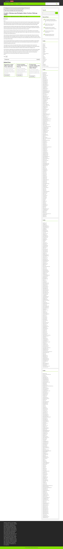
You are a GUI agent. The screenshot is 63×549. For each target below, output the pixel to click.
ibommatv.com (45, 77)
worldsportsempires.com (46, 462)
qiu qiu (44, 56)
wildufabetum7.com (45, 517)
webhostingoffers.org (45, 255)
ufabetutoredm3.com (45, 511)
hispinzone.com (45, 103)
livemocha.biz (44, 198)
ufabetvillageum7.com (46, 292)
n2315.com (44, 133)
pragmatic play (8, 528)
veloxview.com (45, 514)
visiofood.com (45, 324)
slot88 (12, 527)
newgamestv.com (45, 432)
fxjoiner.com (44, 354)
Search (44, 10)
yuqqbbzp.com (45, 273)
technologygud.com (45, 453)
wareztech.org (44, 396)
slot (6, 56)
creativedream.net (45, 132)
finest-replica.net (45, 317)
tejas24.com (44, 167)
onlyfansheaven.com (45, 135)
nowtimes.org (44, 196)
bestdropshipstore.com (46, 260)
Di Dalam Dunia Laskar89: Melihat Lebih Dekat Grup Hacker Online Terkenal (34, 66)
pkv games (7, 538)
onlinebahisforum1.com (46, 226)
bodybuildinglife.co (45, 451)
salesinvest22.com (45, 320)
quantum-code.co (45, 314)
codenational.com (45, 357)
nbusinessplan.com (45, 80)
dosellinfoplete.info (45, 185)
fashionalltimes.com (45, 348)
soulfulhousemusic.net (46, 495)
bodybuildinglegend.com (46, 156)
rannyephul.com (45, 151)
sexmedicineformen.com (46, 490)
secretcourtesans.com (45, 225)
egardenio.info (45, 468)
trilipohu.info (44, 215)
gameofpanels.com (45, 119)
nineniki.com (44, 108)
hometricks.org (45, 478)
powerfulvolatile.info (45, 187)
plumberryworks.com (45, 486)
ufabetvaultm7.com (45, 291)
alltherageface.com (45, 356)
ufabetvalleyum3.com (46, 513)
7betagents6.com (45, 274)
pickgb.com (44, 455)
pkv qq (44, 52)
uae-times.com (45, 72)
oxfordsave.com (45, 410)
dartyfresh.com (45, 244)
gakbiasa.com (44, 211)
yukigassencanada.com (46, 271)
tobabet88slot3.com (45, 499)
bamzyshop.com (45, 331)
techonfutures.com (45, 333)
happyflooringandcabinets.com (47, 450)
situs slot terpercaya (10, 526)
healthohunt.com (45, 304)
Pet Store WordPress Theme (29, 547)
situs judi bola (13, 542)
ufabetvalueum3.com (45, 290)
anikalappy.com (45, 298)
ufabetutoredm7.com (45, 512)
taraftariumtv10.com (45, 154)
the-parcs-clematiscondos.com (47, 374)
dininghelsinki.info (45, 299)
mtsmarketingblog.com (46, 164)
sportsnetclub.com (45, 408)
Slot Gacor (9, 3)
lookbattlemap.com (45, 403)
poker (43, 62)
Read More (7, 75)
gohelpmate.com (45, 123)
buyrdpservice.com (45, 404)
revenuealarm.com (45, 361)
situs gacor (44, 43)
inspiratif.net (44, 74)
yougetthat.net (45, 407)
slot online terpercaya (45, 53)
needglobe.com (45, 482)
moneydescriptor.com (46, 420)
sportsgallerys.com (45, 433)
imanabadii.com (45, 214)
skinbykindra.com (45, 355)
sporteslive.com (45, 429)
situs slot (15, 527)
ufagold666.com (45, 327)
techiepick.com (45, 330)
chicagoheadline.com (45, 227)
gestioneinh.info (45, 318)
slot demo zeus (45, 59)
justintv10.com (45, 161)
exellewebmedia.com (45, 392)
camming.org (44, 228)
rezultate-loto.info (45, 284)
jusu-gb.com (44, 375)
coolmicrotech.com (45, 344)
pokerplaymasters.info (46, 380)
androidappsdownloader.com (46, 120)
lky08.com (44, 136)
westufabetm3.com (45, 515)
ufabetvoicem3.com (45, 293)
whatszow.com (45, 256)
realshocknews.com (45, 454)
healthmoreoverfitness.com (46, 98)
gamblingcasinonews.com (46, 90)
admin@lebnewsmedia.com (16, 16)
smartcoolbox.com (45, 493)
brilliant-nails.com (45, 157)
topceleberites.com (45, 287)
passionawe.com (45, 484)
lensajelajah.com (45, 239)
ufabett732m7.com (45, 323)
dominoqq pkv (7, 523)
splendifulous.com (45, 285)
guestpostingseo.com (45, 378)
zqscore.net (44, 465)
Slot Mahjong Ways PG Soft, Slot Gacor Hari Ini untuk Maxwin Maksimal (14, 8)
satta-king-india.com (45, 270)
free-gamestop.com (45, 393)
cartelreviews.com (45, 261)
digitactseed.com (45, 264)
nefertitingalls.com (45, 235)
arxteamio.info (45, 469)
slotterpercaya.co (45, 492)
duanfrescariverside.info (46, 300)
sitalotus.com (44, 460)
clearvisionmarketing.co (46, 313)
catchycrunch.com (45, 233)
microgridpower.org (45, 480)
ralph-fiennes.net (45, 137)
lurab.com (44, 362)
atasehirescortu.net (45, 436)
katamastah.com (45, 464)
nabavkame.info (45, 210)
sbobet (4, 542)
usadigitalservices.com (46, 130)
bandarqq (44, 45)
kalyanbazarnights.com (46, 104)
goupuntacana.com (45, 230)
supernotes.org (45, 461)
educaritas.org (44, 238)
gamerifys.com (45, 73)
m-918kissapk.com (45, 209)
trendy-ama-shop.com (46, 322)
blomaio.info (44, 184)
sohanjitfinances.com (45, 494)
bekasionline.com (45, 79)
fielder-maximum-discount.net (47, 138)
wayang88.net (44, 295)
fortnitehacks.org (45, 192)
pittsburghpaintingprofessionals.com (47, 485)
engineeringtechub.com (46, 437)
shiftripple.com (45, 491)
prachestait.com (45, 169)
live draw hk (44, 60)
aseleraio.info (44, 466)
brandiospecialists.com (46, 109)
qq (9, 543)
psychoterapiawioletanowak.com (47, 487)
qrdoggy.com (44, 452)
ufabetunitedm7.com (45, 509)
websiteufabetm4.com (46, 296)
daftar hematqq (13, 533)
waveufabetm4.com (45, 294)
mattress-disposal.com (46, 449)
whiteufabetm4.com (45, 297)
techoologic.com (45, 334)
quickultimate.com (45, 488)
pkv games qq (12, 537)
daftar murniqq (8, 533)
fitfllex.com (44, 139)
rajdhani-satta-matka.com (46, 124)
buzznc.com (44, 353)
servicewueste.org (45, 94)
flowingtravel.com (45, 107)
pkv (43, 55)
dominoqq (44, 51)
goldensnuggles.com (45, 402)
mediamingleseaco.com (46, 163)
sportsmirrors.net (45, 434)
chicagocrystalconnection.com (47, 213)
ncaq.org (44, 241)
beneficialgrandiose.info (46, 183)
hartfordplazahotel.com (46, 208)
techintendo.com (45, 258)
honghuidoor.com (45, 106)
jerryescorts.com (45, 438)
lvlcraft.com (44, 265)
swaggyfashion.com (45, 153)
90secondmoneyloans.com (46, 266)
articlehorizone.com (45, 272)
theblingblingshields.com (46, 430)
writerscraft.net (45, 125)
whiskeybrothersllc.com (46, 516)
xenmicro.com (45, 242)
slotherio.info (44, 190)
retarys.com (44, 400)
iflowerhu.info (45, 212)
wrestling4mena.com (45, 127)
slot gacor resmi (8, 531)
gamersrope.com (45, 391)
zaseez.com (44, 232)
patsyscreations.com (45, 236)
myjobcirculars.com (45, 97)
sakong (44, 48)
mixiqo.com (44, 481)
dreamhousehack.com (46, 345)
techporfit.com (45, 78)
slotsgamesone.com (45, 102)
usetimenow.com (45, 121)
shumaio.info (44, 189)
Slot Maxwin (19, 3)
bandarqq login (8, 537)
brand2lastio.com (45, 129)
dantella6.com (44, 101)
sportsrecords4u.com (45, 286)
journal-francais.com (45, 160)
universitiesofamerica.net (46, 91)
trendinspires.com (45, 150)
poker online (8, 536)
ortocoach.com (45, 483)
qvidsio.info (44, 188)
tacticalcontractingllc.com (46, 497)
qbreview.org (44, 93)
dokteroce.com (45, 159)
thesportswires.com (45, 425)
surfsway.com (44, 262)
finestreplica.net (45, 302)
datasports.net (44, 435)
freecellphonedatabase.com (46, 390)
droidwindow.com (45, 325)
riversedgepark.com (45, 231)
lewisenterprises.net (45, 245)
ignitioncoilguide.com (46, 363)
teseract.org (44, 321)
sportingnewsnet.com (45, 427)
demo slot (44, 46)
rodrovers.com (45, 268)
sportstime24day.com (45, 428)
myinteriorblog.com (45, 328)
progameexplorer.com (46, 358)
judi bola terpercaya (8, 542)
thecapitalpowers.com (46, 498)
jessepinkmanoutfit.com (46, 398)
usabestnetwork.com (45, 397)
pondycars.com (45, 332)
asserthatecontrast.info (46, 179)
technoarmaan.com (45, 350)
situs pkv (9, 522)
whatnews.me (44, 315)
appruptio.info (45, 216)
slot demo (44, 61)
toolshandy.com (45, 148)
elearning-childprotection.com (47, 126)
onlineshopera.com (45, 243)
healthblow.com (45, 122)
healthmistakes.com (45, 456)
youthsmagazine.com (45, 421)
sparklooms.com (45, 496)
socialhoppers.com (45, 131)
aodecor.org (44, 194)
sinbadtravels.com (45, 394)
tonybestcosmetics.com (46, 352)
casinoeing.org (45, 197)
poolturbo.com (45, 168)
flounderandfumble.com (46, 303)
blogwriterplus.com (45, 377)
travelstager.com (45, 149)
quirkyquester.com (45, 489)
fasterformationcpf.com (46, 401)
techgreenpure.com (45, 259)
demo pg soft (5, 526)
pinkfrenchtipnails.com (46, 431)
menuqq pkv (5, 522)
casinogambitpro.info (45, 379)
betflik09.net (44, 240)
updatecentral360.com (46, 463)
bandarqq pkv (7, 544)
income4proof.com (45, 237)
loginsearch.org (45, 193)
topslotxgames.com (45, 99)
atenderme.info (45, 180)
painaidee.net (44, 422)
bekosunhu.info (45, 182)
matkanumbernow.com (46, 96)
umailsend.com (45, 399)
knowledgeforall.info (45, 128)
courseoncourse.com (45, 381)
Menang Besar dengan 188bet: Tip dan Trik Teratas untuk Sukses (8, 65)
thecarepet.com (45, 376)
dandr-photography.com (46, 158)
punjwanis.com (45, 373)
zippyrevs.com (45, 95)
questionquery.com (45, 155)
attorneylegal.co (45, 439)
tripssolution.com (45, 269)
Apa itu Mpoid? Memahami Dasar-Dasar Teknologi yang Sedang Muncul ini (51, 20)
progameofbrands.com (46, 92)
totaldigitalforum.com (46, 349)
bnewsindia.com (45, 329)
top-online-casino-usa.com (46, 105)
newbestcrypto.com (45, 409)
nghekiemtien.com (45, 165)
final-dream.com (45, 316)
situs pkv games (6, 532)
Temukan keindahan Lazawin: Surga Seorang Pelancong (22, 65)
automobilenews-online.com (46, 347)
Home (5, 3)
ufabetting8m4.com (45, 288)
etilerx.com (44, 301)
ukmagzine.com (45, 395)
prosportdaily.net (45, 319)
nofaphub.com (45, 234)
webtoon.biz (44, 424)
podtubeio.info (45, 186)
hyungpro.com (45, 426)
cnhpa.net (44, 459)
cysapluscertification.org (46, 191)
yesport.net (44, 405)
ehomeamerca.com (45, 257)
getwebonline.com (45, 134)
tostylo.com (44, 406)
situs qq (44, 44)
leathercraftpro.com (45, 479)
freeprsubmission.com (46, 326)
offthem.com (44, 76)
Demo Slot (14, 3)
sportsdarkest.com (45, 423)
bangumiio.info (45, 181)
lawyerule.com (45, 162)
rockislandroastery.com (46, 359)
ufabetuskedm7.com (45, 510)
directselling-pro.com (45, 360)
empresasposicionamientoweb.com (47, 351)
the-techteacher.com (45, 346)
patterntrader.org (45, 458)
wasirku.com (44, 166)
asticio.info (44, 467)
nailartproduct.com (45, 263)
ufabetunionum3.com (45, 289)
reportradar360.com (45, 152)
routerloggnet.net (45, 100)
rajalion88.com (45, 229)
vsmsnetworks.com (45, 75)
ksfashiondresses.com (46, 457)
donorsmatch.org (45, 195)
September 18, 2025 (7, 16)
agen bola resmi (45, 47)
